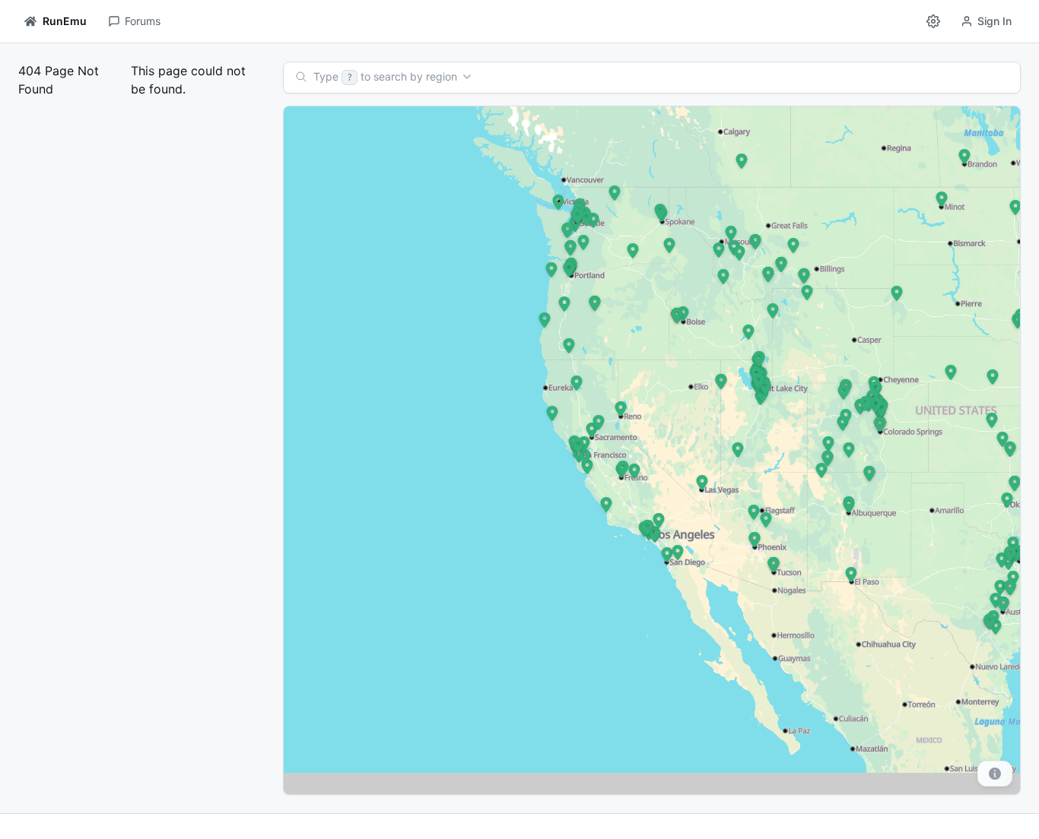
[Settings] (933, 21)
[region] (652, 450)
